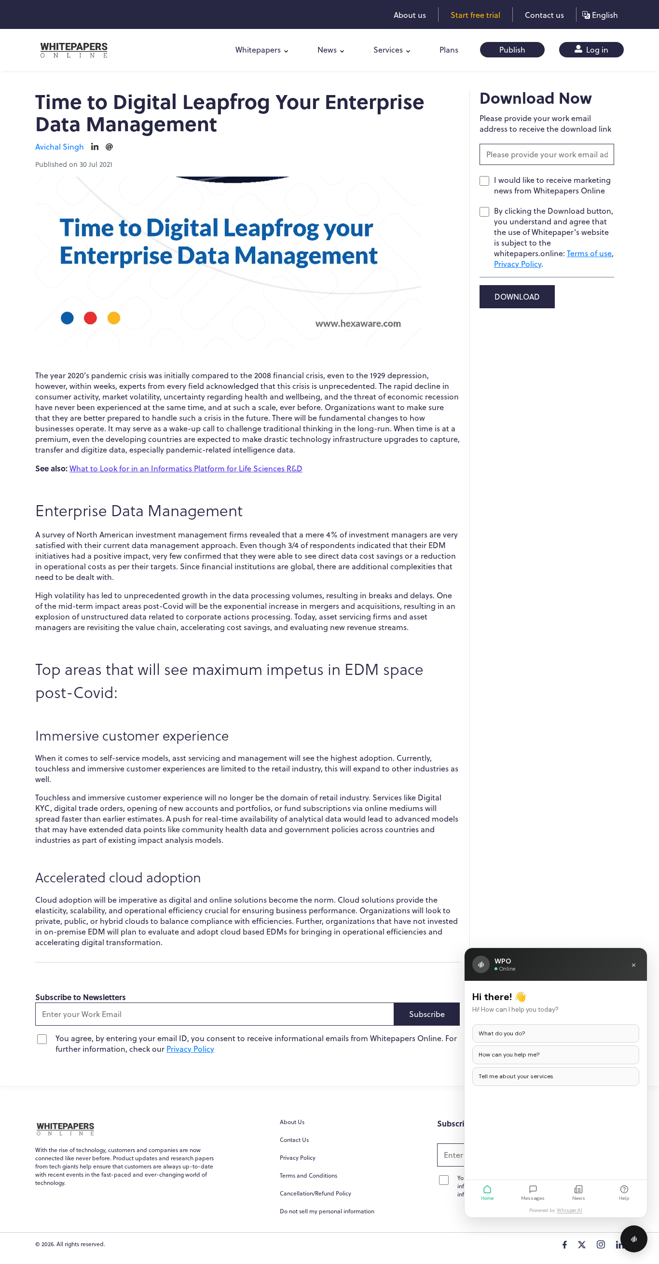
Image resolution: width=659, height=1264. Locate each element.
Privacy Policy (190, 1049)
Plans (448, 49)
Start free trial (475, 15)
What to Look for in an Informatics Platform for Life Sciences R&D (185, 468)
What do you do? (502, 1033)
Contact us (544, 15)
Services (388, 49)
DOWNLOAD (517, 296)
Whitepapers (258, 49)
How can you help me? (509, 1054)
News (327, 49)
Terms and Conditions (308, 1175)
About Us (292, 1122)
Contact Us (294, 1140)
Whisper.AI (569, 1210)
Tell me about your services (516, 1076)
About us (410, 15)
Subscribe (427, 1014)
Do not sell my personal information (327, 1211)
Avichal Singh (59, 146)
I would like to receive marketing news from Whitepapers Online (552, 185)
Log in (596, 49)
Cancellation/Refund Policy (315, 1193)
